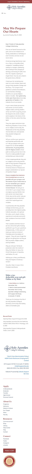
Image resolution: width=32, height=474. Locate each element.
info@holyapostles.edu (22, 366)
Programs (6, 404)
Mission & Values (8, 408)
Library (5, 425)
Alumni (21, 1)
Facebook (6, 439)
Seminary (27, 1)
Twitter (5, 441)
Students (15, 1)
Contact (26, 360)
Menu (5, 13)
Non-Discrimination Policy (20, 356)
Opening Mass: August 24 (10, 319)
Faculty (5, 414)
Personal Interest (8, 397)
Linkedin (5, 445)
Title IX (9, 356)
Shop (4, 423)
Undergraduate (7, 389)
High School (6, 395)
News (4, 412)
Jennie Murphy (9, 35)
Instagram (6, 443)
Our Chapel (6, 410)
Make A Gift (9, 451)
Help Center (6, 427)
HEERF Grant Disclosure (12, 358)
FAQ (4, 430)
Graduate (6, 391)
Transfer (5, 393)
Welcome (6, 406)
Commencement (8, 421)
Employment (24, 358)
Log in (9, 1)
